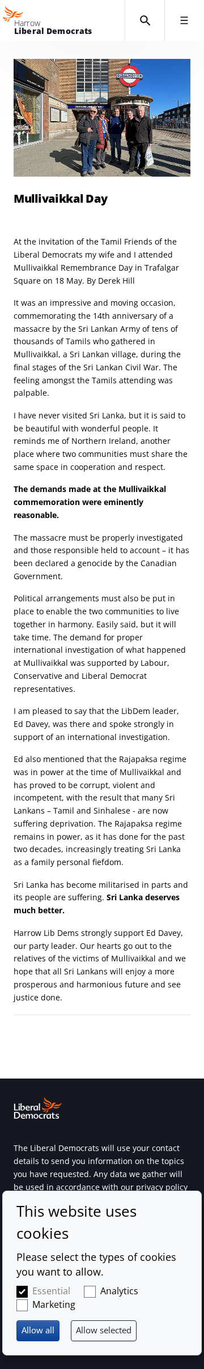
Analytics (119, 1291)
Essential (51, 1291)
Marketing (53, 1304)
